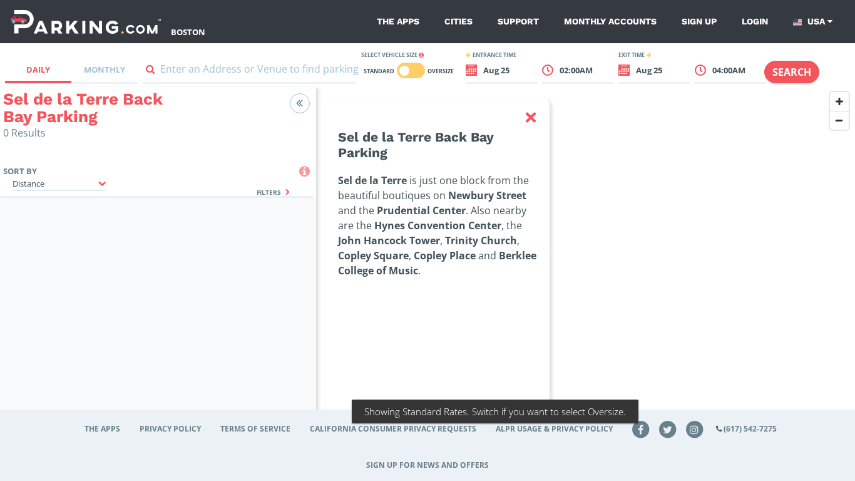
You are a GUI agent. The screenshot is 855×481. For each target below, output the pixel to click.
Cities (458, 21)
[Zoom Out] (839, 120)
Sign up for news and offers (427, 465)
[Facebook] (641, 428)
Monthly (104, 69)
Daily (38, 69)
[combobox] (250, 71)
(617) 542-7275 (750, 428)
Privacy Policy (170, 428)
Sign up (699, 21)
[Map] (585, 270)
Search (791, 72)
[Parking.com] (86, 21)
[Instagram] (694, 428)
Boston (188, 32)
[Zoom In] (839, 101)
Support (518, 21)
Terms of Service (255, 428)
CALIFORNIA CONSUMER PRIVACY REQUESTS (393, 428)
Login (755, 21)
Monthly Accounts (610, 21)
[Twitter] (668, 428)
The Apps (398, 21)
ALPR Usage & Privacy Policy (554, 428)
